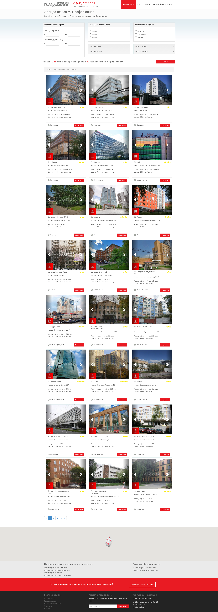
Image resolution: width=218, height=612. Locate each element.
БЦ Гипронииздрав (141, 107)
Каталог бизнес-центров (162, 4)
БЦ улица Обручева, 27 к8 (58, 217)
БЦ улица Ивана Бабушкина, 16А (97, 328)
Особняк (140, 37)
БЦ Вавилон (95, 162)
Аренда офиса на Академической (56, 568)
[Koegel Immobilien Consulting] (56, 4)
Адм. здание (141, 34)
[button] (49, 90)
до (66, 34)
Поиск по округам (96, 52)
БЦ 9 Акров (52, 162)
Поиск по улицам (141, 47)
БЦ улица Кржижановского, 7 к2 (58, 492)
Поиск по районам (141, 52)
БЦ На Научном (97, 107)
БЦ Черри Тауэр (54, 327)
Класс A (94, 31)
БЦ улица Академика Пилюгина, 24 (99, 492)
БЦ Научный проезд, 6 (56, 107)
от (45, 34)
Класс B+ (95, 37)
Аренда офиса (128, 4)
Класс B (94, 34)
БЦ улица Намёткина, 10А (144, 437)
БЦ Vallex (138, 382)
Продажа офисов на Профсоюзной (145, 570)
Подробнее (79, 125)
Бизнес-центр (142, 31)
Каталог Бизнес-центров (52, 603)
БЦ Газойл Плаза (54, 382)
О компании (48, 606)
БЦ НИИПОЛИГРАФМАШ (58, 437)
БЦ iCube (94, 382)
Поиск (166, 62)
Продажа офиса (143, 4)
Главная (48, 69)
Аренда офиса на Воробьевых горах (57, 570)
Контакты (47, 608)
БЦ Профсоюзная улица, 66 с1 (144, 273)
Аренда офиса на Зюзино (53, 573)
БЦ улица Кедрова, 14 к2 (100, 272)
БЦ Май (137, 162)
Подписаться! (123, 606)
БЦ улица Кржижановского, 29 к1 (144, 328)
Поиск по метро (95, 47)
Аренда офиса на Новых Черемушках (57, 575)
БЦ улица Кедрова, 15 (99, 437)
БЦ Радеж (138, 217)
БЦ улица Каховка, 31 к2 (57, 272)
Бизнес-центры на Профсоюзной (144, 568)
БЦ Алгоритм (96, 217)
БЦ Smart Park (139, 491)
